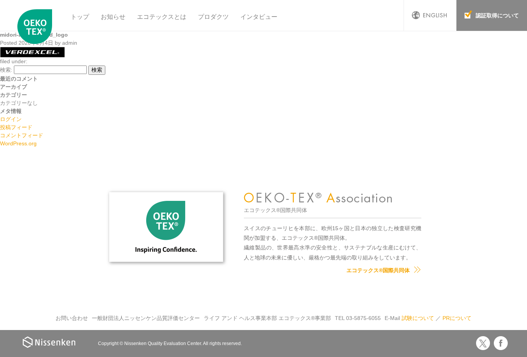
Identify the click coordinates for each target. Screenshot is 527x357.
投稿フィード (16, 127)
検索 (96, 70)
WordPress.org (18, 143)
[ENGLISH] (430, 15)
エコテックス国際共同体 (36, 26)
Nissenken (49, 342)
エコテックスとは (161, 16)
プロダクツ (213, 16)
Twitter (483, 343)
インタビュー (258, 16)
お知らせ (113, 16)
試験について (418, 318)
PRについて (457, 318)
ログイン (11, 119)
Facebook (501, 343)
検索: (6, 70)
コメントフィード (21, 135)
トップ (80, 16)
